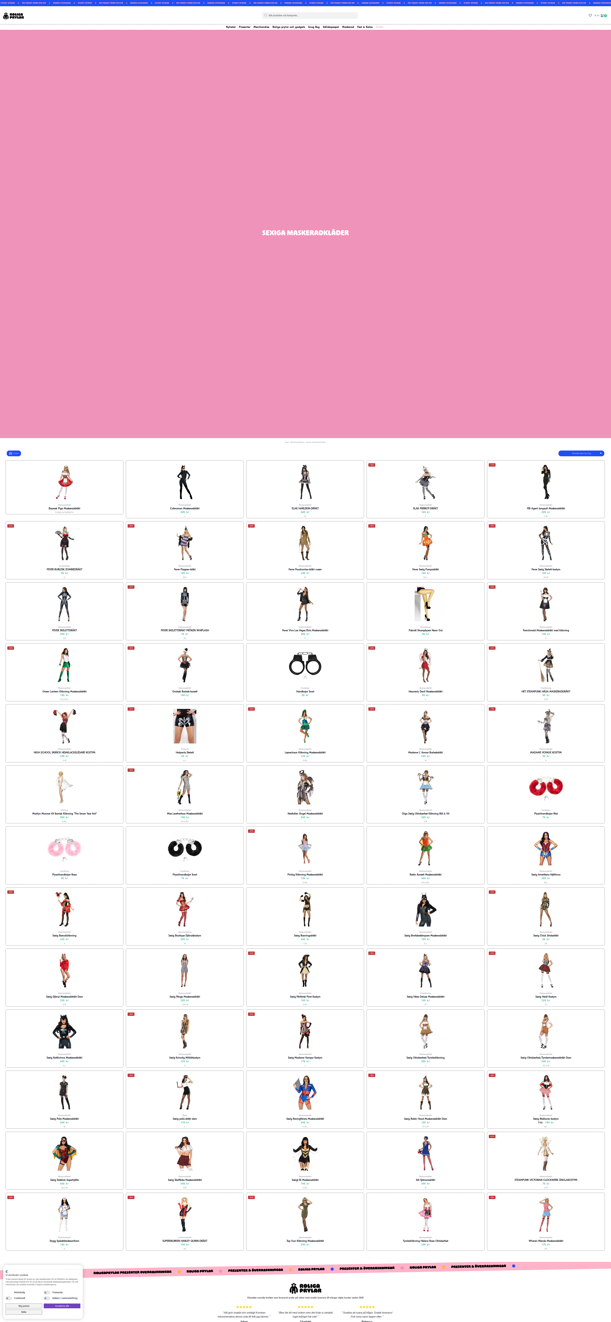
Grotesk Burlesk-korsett (184, 691)
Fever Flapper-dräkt (185, 569)
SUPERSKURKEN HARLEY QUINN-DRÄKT (184, 1241)
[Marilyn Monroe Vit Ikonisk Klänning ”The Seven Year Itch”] (64, 787)
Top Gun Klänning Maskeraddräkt (305, 1241)
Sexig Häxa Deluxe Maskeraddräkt (425, 997)
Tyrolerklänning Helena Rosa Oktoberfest (425, 1241)
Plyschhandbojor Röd (546, 814)
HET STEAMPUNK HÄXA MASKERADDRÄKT (546, 691)
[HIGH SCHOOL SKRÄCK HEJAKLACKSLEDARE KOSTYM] (64, 726)
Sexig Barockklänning (64, 936)
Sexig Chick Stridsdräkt (545, 936)
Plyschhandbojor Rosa (64, 875)
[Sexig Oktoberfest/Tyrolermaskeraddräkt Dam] (546, 1031)
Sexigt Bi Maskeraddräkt (305, 1180)
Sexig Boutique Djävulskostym (185, 936)
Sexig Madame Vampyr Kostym (305, 1058)
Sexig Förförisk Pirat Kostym (305, 997)
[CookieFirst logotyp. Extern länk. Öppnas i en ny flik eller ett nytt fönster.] (7, 1271)
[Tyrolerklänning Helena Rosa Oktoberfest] (425, 1214)
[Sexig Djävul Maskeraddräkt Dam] (64, 970)
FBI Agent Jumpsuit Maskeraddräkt (546, 508)
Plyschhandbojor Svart (185, 875)
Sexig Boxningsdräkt (305, 936)
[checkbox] (9, 1292)
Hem (287, 442)
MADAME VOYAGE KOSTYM (546, 752)
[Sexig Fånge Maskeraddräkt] (184, 970)
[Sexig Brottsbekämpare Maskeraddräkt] (425, 909)
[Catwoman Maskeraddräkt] (184, 482)
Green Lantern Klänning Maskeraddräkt (64, 691)
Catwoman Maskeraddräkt (185, 508)
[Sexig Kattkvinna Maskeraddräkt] (64, 1031)
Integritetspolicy (72, 1269)
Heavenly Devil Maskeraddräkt (425, 691)
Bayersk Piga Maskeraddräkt (64, 508)
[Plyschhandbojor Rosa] (64, 848)
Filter (15, 453)
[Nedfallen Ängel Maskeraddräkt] (305, 787)
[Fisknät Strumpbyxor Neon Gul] (425, 604)
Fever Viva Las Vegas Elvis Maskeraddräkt (305, 630)
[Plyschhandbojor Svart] (184, 848)
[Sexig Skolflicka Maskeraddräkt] (184, 1153)
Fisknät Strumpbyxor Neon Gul (425, 630)
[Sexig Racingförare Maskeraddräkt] (305, 1092)
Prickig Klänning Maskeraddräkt (305, 875)
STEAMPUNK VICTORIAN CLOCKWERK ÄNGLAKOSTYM (546, 1180)
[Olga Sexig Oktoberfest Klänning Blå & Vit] (425, 787)
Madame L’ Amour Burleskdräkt (425, 752)
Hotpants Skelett (185, 752)
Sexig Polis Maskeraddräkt (64, 1119)
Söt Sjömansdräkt (425, 1180)
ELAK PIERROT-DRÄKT (425, 508)
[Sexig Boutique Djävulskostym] (184, 909)
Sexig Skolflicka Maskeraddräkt (185, 1180)
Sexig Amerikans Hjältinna (545, 875)
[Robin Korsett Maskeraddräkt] (425, 848)
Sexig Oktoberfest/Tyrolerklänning (426, 1058)
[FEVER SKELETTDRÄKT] (64, 604)
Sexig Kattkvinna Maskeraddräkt (64, 1058)
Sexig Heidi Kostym (545, 997)
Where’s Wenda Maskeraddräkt (546, 1241)
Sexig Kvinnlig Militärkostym (184, 1058)
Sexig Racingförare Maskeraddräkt (305, 1119)
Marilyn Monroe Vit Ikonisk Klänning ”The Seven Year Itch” (64, 814)
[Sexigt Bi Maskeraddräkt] (305, 1153)
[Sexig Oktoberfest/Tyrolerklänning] (425, 1031)
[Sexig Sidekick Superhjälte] (64, 1153)
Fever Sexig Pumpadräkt (425, 569)
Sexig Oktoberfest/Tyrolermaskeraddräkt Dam (546, 1058)
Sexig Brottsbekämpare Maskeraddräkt (425, 936)
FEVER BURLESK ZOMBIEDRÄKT (64, 569)
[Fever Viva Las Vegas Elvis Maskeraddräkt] (305, 604)
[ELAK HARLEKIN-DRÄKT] (305, 482)
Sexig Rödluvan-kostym (546, 1119)
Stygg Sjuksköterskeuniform (64, 1241)
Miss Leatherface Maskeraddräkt (185, 814)
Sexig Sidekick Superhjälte (64, 1180)
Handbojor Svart (305, 691)
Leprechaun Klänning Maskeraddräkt (305, 752)
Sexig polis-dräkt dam (185, 1119)
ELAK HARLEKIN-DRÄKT (305, 508)
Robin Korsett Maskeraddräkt (426, 875)
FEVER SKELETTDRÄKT (64, 630)
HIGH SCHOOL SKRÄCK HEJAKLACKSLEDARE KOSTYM (64, 752)
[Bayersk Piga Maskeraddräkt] (64, 482)
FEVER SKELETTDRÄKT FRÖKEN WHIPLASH (185, 630)
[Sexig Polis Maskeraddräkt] (64, 1092)
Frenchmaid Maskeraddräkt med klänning (546, 630)
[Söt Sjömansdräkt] (425, 1153)
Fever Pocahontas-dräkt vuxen (305, 569)
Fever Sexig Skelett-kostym (546, 569)
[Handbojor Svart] (305, 665)
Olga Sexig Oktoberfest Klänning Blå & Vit (425, 814)
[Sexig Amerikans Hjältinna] (546, 848)
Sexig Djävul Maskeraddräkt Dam (64, 997)
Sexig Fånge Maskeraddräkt (185, 997)
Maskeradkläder (297, 442)
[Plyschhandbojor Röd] (546, 787)
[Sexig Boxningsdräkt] (305, 909)
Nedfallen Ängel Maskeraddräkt (305, 814)
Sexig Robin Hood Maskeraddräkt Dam (425, 1119)
